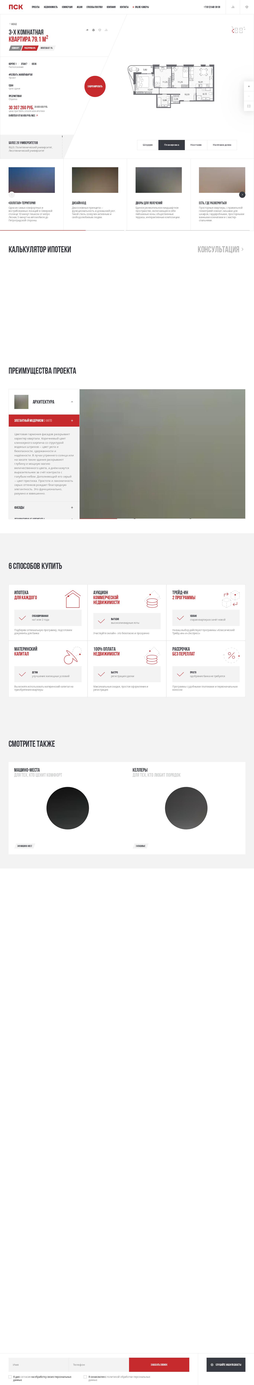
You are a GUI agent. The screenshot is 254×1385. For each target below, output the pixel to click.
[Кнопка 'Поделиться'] (87, 30)
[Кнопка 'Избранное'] (247, 7)
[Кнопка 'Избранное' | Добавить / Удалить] (99, 30)
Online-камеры (142, 7)
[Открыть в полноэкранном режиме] (249, 106)
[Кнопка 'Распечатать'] (93, 30)
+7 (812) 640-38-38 (212, 7)
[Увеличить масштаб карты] (249, 86)
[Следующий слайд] (242, 195)
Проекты (36, 7)
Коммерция (67, 7)
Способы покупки (94, 7)
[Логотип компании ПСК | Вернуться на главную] (16, 7)
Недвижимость (51, 7)
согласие (25, 1377)
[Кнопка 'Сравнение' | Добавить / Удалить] (106, 30)
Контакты (124, 7)
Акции (79, 7)
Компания (111, 7)
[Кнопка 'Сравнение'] (233, 7)
